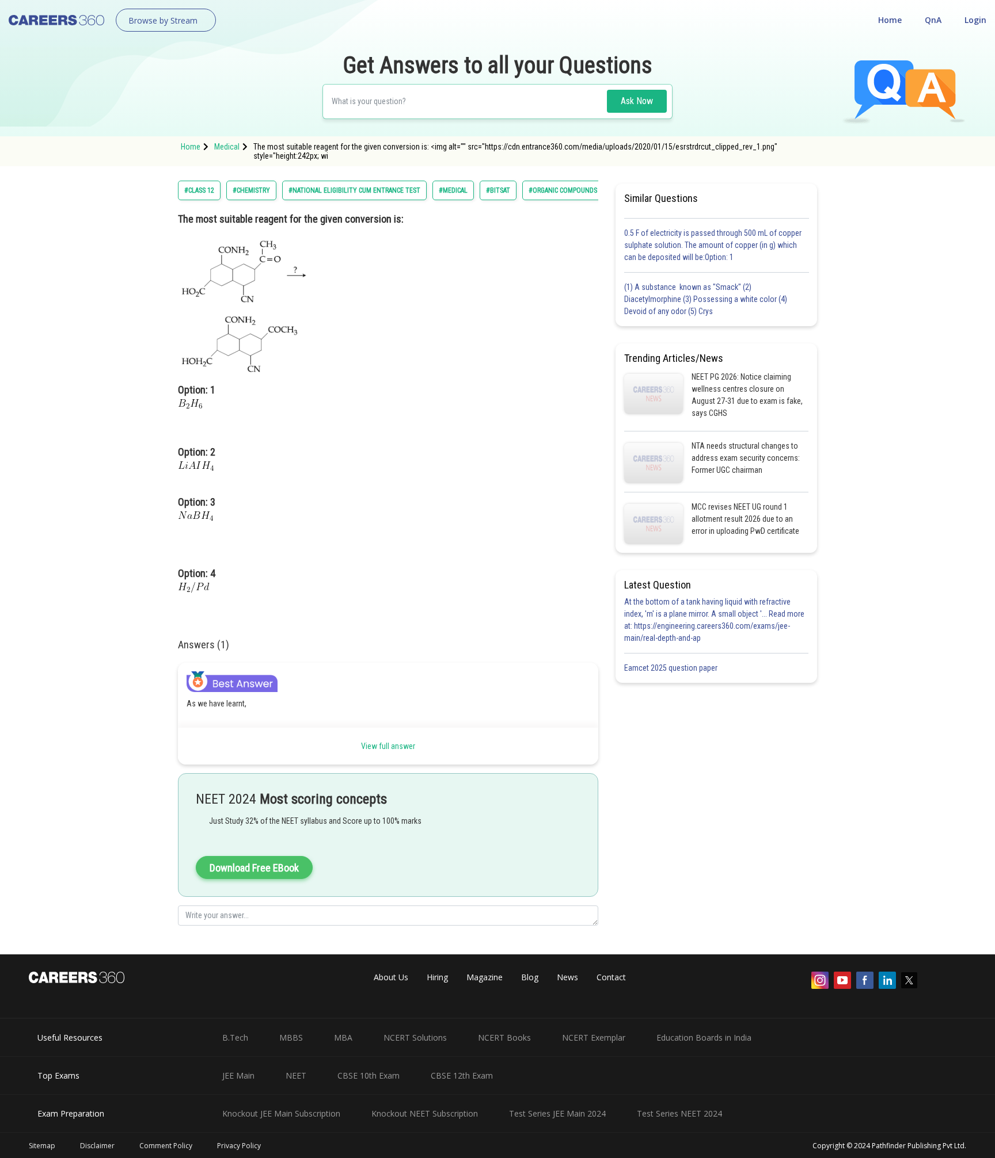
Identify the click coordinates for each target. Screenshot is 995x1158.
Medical (227, 146)
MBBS (291, 1037)
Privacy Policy (239, 1146)
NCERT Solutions (415, 1037)
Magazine (484, 977)
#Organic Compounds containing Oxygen (595, 190)
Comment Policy (165, 1146)
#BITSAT (498, 190)
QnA (933, 19)
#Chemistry (251, 190)
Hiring (437, 977)
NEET (296, 1075)
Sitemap (42, 1146)
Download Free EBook (254, 868)
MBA (343, 1037)
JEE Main (238, 1075)
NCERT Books (504, 1037)
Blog (529, 977)
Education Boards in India (703, 1037)
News (567, 977)
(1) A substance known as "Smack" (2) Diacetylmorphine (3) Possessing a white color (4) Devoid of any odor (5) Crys (705, 299)
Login (975, 19)
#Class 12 (199, 190)
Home (890, 19)
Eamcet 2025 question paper (671, 667)
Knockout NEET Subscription (424, 1113)
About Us (391, 977)
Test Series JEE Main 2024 (557, 1113)
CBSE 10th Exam (368, 1075)
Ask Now (637, 100)
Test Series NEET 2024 (679, 1113)
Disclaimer (97, 1146)
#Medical (453, 190)
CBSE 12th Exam (462, 1075)
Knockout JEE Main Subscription (281, 1113)
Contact (611, 977)
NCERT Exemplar (593, 1037)
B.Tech (235, 1037)
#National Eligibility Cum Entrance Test (354, 190)
